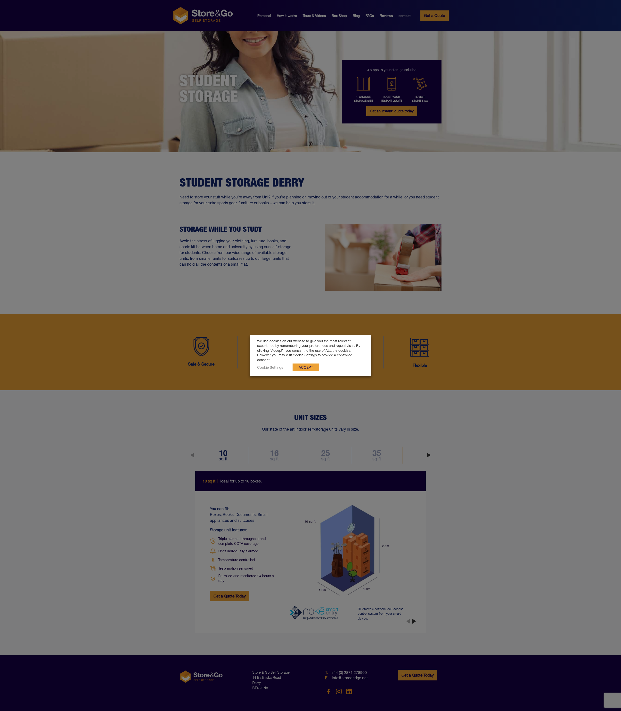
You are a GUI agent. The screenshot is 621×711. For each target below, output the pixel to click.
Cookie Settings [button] (270, 367)
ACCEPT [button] (306, 367)
